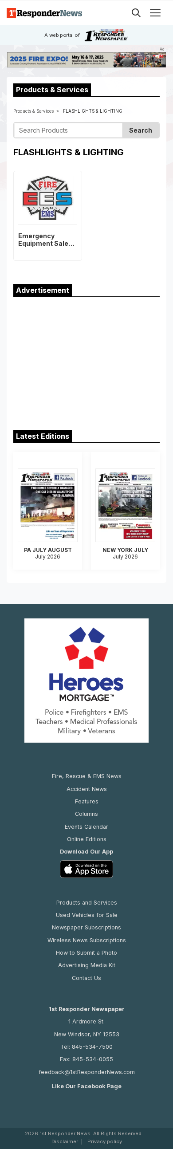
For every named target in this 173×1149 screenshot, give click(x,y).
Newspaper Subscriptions (86, 927)
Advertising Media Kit (86, 965)
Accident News (87, 789)
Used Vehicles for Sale (87, 915)
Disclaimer (64, 1141)
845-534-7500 (92, 1046)
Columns (86, 814)
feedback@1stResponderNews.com (87, 1072)
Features (86, 801)
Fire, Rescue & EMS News (87, 776)
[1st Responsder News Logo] (44, 12)
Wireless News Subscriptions (86, 940)
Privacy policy (104, 1141)
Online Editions (86, 839)
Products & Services (33, 111)
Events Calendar (86, 826)
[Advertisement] (86, 361)
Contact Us (86, 978)
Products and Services (86, 902)
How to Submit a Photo (86, 952)
